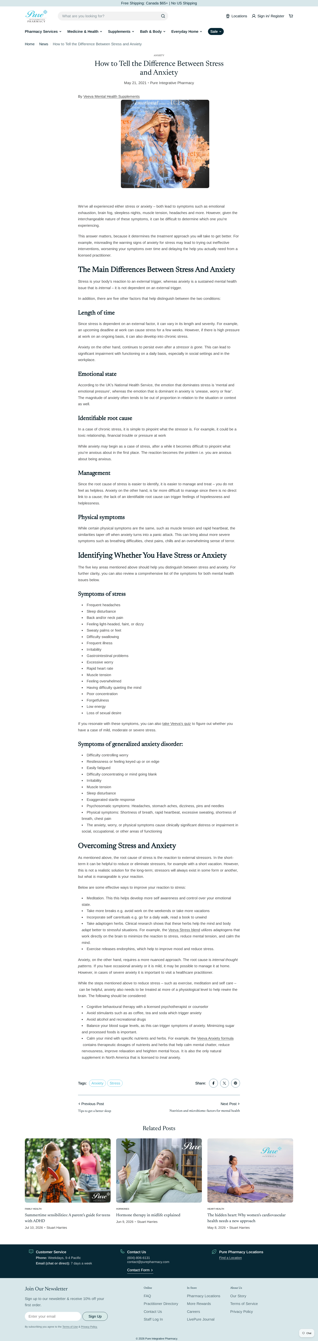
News (43, 44)
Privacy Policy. (89, 1326)
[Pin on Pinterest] (235, 1083)
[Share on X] (224, 1083)
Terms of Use (70, 1326)
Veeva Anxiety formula (215, 1038)
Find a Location (230, 1258)
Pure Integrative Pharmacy (161, 1338)
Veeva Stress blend (184, 930)
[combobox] (113, 16)
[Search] (163, 16)
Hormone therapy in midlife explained (148, 1215)
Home (30, 44)
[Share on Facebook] (213, 1083)
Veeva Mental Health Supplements (111, 96)
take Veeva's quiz (176, 724)
